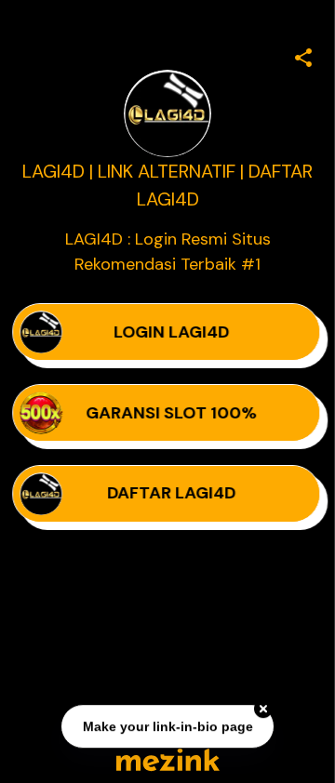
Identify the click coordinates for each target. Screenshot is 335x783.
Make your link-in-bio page (167, 726)
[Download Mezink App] (168, 759)
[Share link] (303, 55)
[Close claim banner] (263, 708)
